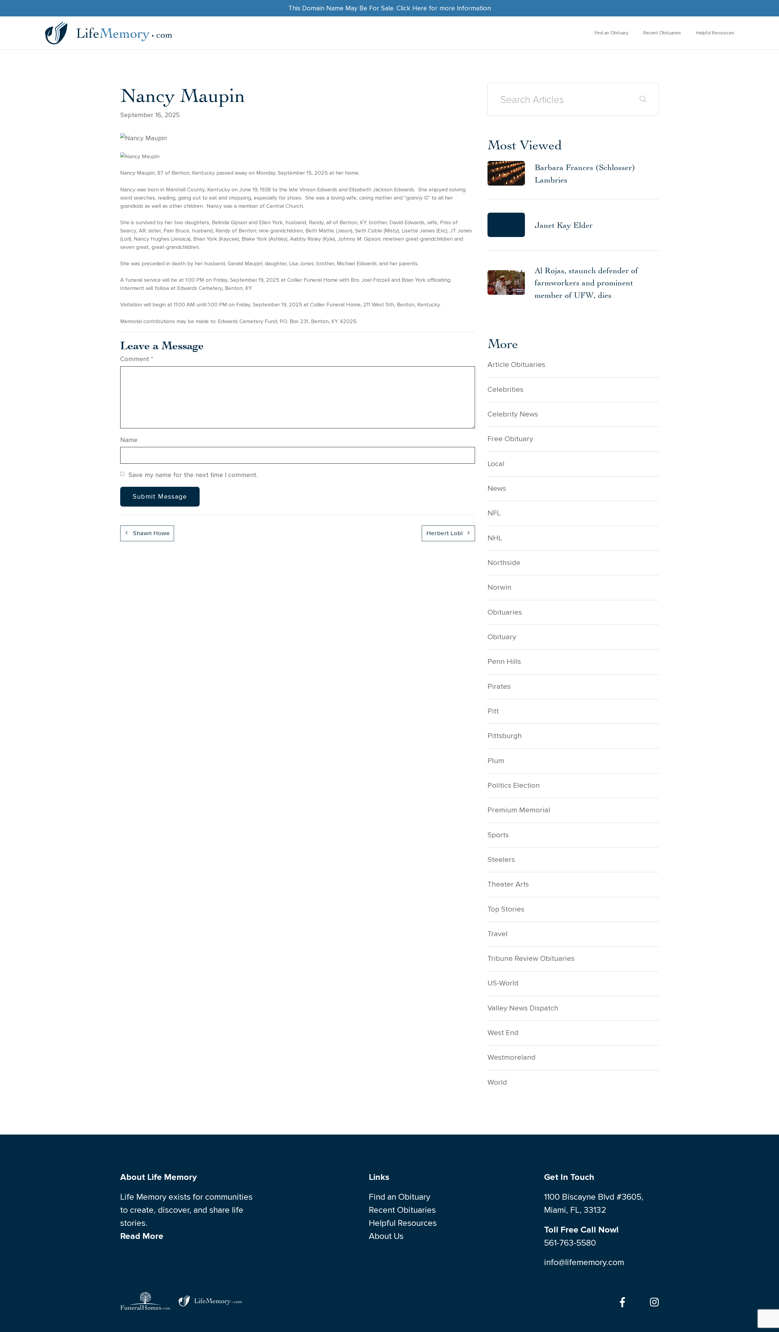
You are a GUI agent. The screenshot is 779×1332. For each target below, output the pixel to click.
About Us (386, 1236)
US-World (503, 983)
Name (129, 440)
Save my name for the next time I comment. (192, 475)
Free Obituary (510, 438)
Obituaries (504, 612)
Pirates (499, 686)
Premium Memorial (518, 810)
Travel (497, 933)
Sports (498, 835)
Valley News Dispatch (522, 1008)
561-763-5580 (570, 1243)
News (496, 488)
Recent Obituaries (662, 33)
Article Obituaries (516, 364)
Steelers (501, 859)
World (497, 1082)
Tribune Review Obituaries (531, 958)
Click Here (411, 8)
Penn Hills (504, 661)
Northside (503, 562)
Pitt (493, 711)
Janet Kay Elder (564, 225)
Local (496, 463)
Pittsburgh (504, 735)
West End (503, 1032)
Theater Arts (508, 884)
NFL (494, 513)
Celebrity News (512, 414)
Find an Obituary (611, 33)
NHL (494, 538)
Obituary (501, 637)
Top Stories (505, 909)
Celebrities (505, 389)
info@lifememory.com (584, 1262)
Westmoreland (511, 1057)
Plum (495, 760)
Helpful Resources (715, 33)
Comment (136, 359)
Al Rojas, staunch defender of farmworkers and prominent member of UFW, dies (586, 282)
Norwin (499, 587)
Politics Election (513, 785)
